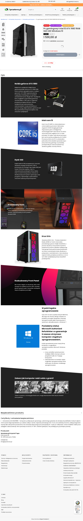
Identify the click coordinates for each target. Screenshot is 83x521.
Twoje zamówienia (27, 458)
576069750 (4, 440)
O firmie (3, 497)
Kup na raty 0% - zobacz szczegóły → (41, 5)
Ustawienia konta (26, 461)
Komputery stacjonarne (15, 19)
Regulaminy (4, 463)
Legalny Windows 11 (68, 478)
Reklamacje (4, 468)
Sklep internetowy (39, 519)
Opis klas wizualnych (6, 505)
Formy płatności (47, 458)
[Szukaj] (55, 9)
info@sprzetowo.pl (6, 442)
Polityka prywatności (68, 458)
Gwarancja (4, 465)
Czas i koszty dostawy (48, 461)
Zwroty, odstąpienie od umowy (9, 458)
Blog (2, 500)
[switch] (77, 512)
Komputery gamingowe (28, 19)
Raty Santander (5, 461)
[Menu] (80, 501)
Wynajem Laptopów (68, 461)
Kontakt (3, 502)
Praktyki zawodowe (6, 512)
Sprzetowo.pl (4, 19)
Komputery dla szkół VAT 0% (70, 490)
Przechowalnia (26, 463)
